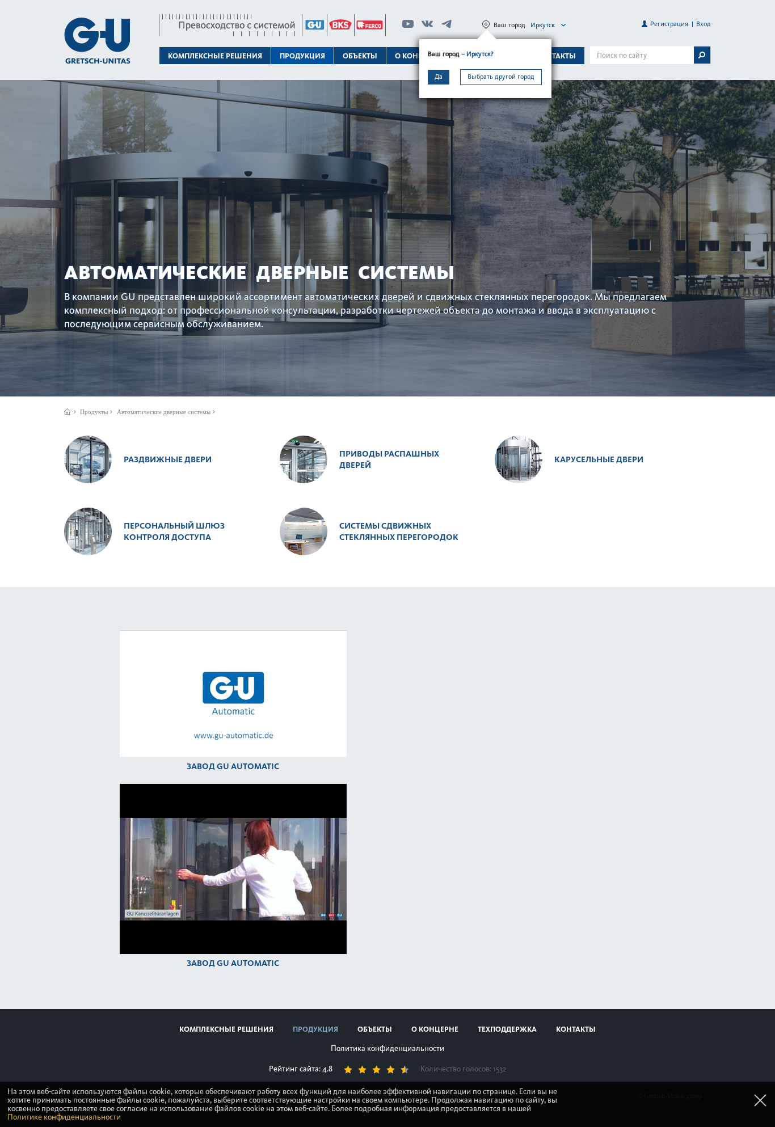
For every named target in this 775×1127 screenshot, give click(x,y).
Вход (703, 24)
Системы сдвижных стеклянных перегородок (398, 531)
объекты (360, 56)
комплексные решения (226, 1029)
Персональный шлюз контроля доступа (174, 531)
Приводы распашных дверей (389, 459)
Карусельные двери (598, 459)
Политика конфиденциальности (387, 1048)
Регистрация (669, 24)
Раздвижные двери (168, 459)
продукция (315, 1029)
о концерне (434, 1029)
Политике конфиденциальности (64, 1117)
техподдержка (507, 1029)
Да (439, 77)
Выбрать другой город (500, 77)
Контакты (556, 56)
